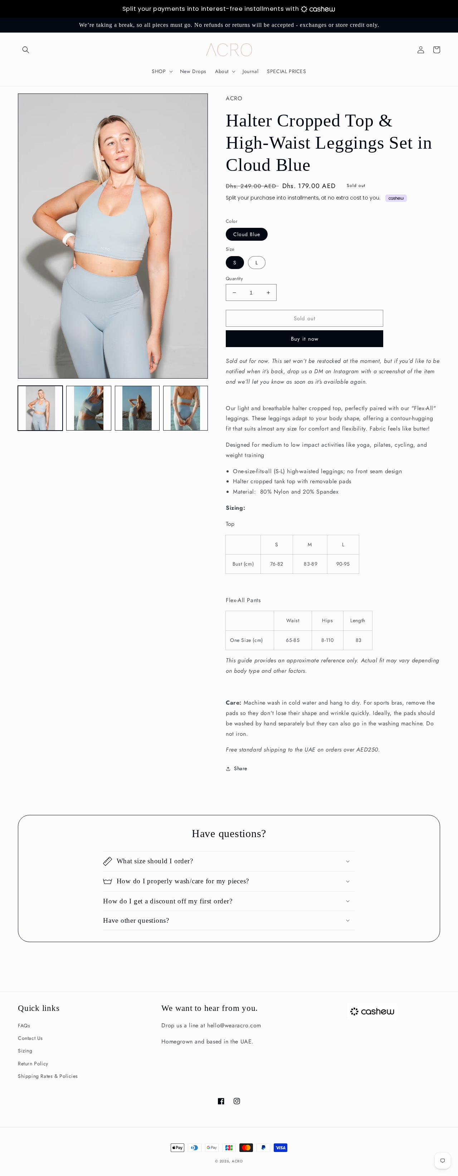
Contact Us (30, 1038)
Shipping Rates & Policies (48, 1076)
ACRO (237, 1161)
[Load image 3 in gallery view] (137, 408)
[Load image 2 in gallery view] (88, 408)
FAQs (24, 1025)
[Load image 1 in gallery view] (40, 408)
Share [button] (240, 768)
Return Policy (33, 1063)
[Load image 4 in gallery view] (185, 408)
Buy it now (304, 339)
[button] (26, 50)
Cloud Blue (246, 234)
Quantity (234, 278)
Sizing (25, 1050)
